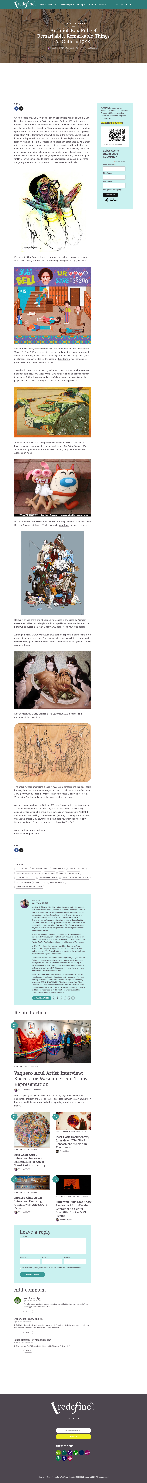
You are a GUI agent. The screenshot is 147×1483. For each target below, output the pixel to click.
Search (102, 4)
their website (60, 162)
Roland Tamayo (42, 794)
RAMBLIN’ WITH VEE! (49, 982)
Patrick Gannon (38, 449)
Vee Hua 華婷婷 (58, 48)
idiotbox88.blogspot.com (26, 833)
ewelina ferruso (77, 868)
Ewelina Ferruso (81, 370)
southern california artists (29, 887)
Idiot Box (35, 142)
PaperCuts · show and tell (28, 1319)
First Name (107, 173)
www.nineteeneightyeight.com (29, 830)
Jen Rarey (64, 525)
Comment (23, 1236)
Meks (48, 1477)
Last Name (107, 181)
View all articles (41, 998)
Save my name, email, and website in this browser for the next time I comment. (52, 1268)
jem (61, 873)
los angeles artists (48, 878)
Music (43, 4)
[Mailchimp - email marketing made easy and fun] (111, 201)
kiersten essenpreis (25, 878)
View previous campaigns (112, 190)
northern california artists (75, 878)
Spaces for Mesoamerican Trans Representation (50, 1078)
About (91, 4)
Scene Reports (67, 4)
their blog (46, 808)
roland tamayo (57, 882)
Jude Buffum (64, 359)
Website (67, 1258)
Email (44, 1258)
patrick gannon (24, 882)
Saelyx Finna (64, 1151)
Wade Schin (41, 641)
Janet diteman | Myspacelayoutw (32, 1340)
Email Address (109, 165)
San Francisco (62, 124)
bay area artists (39, 868)
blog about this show (37, 162)
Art (56, 4)
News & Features (76, 24)
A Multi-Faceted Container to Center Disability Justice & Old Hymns (73, 1208)
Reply (28, 1311)
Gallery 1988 (66, 121)
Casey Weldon (39, 714)
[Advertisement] (73, 83)
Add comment (93, 48)
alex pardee (22, 868)
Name (23, 1258)
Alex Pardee (33, 257)
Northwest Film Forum (65, 925)
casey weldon (58, 868)
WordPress (64, 1477)
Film (50, 4)
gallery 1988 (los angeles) (28, 873)
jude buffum (73, 873)
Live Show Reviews (70, 1197)
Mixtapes (81, 4)
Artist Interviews (29, 1066)
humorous (49, 873)
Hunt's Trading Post (39, 942)
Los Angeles (30, 124)
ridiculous (40, 882)
